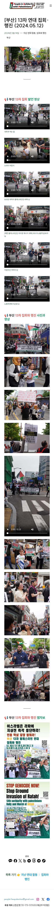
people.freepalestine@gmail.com (19, 899)
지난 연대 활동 (29, 33)
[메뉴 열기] (50, 5)
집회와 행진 (41, 33)
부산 (8, 37)
